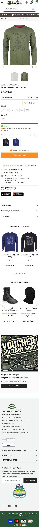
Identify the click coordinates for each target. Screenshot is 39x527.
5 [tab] (24, 273)
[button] (2, 2)
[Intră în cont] (26, 2)
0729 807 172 (13, 421)
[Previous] (32, 67)
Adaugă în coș (19, 155)
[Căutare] (33, 9)
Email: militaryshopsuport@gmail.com (15, 432)
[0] (36, 2)
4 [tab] (22, 273)
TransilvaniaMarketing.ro (19, 516)
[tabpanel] (10, 250)
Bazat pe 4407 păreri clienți (25, 165)
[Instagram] (9, 505)
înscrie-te (30, 480)
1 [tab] (14, 273)
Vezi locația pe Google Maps (14, 183)
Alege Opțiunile (11, 266)
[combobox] (19, 8)
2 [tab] (17, 273)
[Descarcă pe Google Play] (18, 194)
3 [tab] (19, 273)
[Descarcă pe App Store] (6, 194)
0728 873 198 (11, 180)
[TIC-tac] (15, 505)
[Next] (36, 67)
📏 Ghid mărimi (30, 103)
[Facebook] (3, 505)
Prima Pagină (5, 19)
